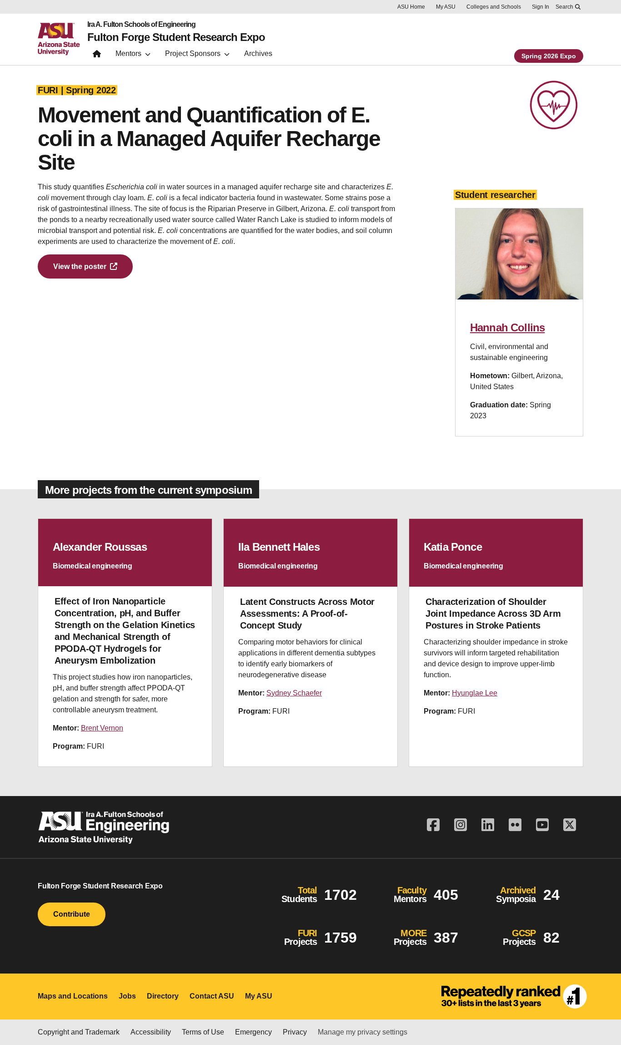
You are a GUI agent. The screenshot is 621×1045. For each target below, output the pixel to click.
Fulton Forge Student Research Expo (176, 37)
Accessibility (150, 1032)
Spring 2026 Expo (548, 56)
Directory (163, 996)
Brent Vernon (102, 728)
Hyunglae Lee (474, 693)
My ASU (446, 7)
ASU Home (411, 7)
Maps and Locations (73, 996)
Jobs (127, 996)
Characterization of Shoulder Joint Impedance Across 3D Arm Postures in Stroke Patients (493, 613)
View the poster (79, 266)
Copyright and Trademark (79, 1032)
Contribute (71, 914)
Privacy (295, 1032)
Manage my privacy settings (362, 1032)
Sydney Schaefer (294, 693)
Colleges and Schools (493, 7)
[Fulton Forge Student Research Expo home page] (96, 55)
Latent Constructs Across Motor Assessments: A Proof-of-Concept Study (307, 613)
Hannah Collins (507, 327)
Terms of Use (203, 1032)
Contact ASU (212, 996)
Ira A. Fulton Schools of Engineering (141, 24)
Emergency (253, 1032)
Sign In (540, 7)
